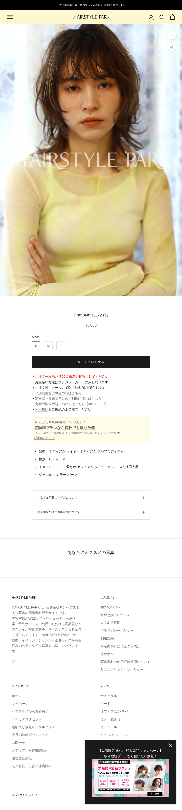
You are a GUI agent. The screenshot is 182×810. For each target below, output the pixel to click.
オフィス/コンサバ (114, 711)
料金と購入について (115, 615)
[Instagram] (13, 661)
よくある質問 (110, 623)
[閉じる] (170, 745)
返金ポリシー (110, 654)
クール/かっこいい (114, 735)
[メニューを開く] (10, 17)
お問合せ (18, 742)
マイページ (20, 703)
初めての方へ (110, 607)
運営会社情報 (22, 758)
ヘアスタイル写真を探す (30, 711)
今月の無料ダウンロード (30, 735)
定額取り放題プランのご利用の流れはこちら (68, 398)
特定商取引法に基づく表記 (120, 646)
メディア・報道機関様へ (30, 750)
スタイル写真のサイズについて (57, 497)
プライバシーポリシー (117, 630)
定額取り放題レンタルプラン (33, 727)
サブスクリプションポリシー (122, 669)
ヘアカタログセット (27, 719)
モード (105, 703)
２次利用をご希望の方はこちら (58, 393)
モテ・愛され (110, 719)
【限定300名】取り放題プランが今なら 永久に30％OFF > (91, 5)
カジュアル (108, 727)
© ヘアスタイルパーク (25, 795)
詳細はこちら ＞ (44, 437)
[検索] (161, 16)
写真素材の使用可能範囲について (58, 512)
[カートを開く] (172, 17)
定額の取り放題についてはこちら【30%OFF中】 (71, 404)
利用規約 (41, 409)
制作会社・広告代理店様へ (32, 766)
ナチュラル (108, 696)
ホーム (17, 696)
